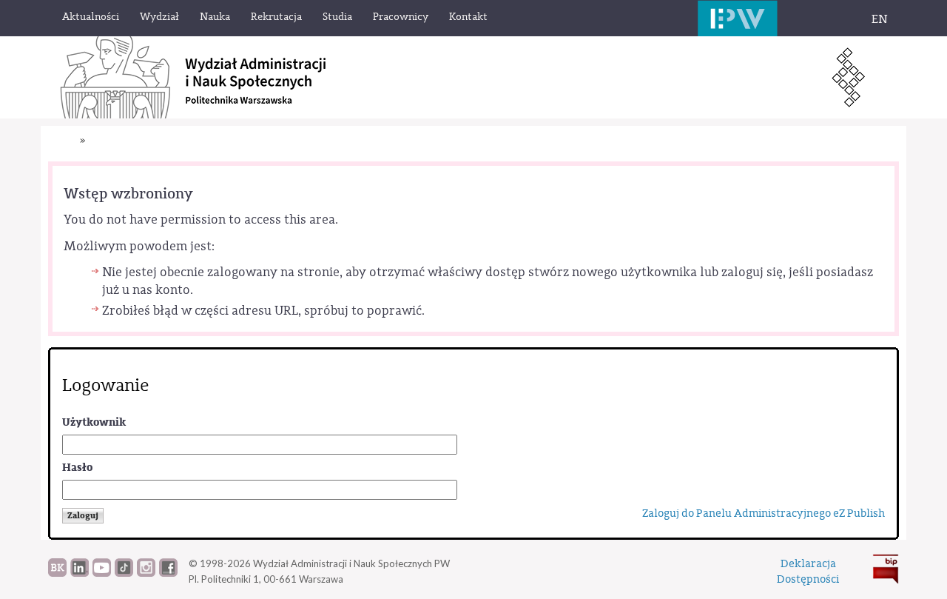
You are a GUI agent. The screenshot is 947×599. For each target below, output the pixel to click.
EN (880, 19)
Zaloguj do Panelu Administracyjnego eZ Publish (763, 513)
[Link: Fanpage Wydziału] (168, 573)
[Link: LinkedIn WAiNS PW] (79, 573)
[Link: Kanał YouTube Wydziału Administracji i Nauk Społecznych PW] (101, 573)
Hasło (77, 467)
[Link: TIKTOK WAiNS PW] (124, 573)
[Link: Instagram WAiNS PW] (146, 573)
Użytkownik (94, 422)
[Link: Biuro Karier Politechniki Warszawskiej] (57, 573)
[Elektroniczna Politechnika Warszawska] (738, 18)
